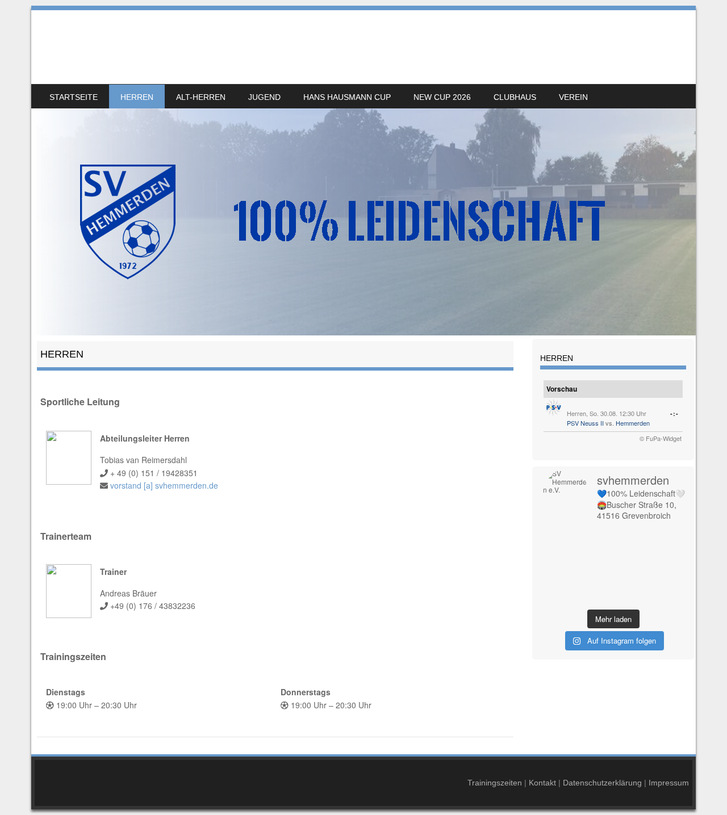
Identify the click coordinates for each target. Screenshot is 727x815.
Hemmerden (633, 422)
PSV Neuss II (585, 422)
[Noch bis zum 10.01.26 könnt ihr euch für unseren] (665, 552)
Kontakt (542, 782)
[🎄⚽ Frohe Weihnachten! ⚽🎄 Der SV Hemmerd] (596, 567)
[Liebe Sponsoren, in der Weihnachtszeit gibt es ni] (665, 567)
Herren (136, 97)
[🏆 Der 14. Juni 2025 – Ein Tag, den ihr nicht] (665, 596)
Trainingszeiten (494, 782)
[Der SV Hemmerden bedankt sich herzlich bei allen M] (560, 567)
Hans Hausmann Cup (347, 97)
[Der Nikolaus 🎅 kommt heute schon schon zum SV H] (631, 567)
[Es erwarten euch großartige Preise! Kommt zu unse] (665, 537)
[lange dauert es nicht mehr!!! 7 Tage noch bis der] (596, 596)
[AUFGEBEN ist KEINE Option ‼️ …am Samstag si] (631, 596)
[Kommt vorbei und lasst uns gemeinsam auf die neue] (596, 537)
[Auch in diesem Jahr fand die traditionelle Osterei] (560, 552)
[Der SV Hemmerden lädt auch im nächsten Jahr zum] (560, 581)
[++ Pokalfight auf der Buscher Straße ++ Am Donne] (665, 581)
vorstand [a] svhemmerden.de (164, 485)
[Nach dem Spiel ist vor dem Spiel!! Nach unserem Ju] (631, 537)
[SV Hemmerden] (363, 172)
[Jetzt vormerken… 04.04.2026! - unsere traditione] (631, 552)
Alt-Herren (200, 97)
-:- (674, 413)
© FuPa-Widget (661, 438)
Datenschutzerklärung (602, 782)
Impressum (669, 782)
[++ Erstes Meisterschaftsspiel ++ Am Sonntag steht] (631, 581)
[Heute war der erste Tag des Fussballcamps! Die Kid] (596, 552)
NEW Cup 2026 (442, 97)
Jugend (264, 97)
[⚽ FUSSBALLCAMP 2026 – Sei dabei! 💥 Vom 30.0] (596, 581)
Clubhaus (515, 97)
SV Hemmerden (112, 38)
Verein (573, 97)
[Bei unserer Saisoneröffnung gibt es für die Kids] (560, 537)
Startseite (73, 97)
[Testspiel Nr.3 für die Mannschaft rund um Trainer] (560, 596)
